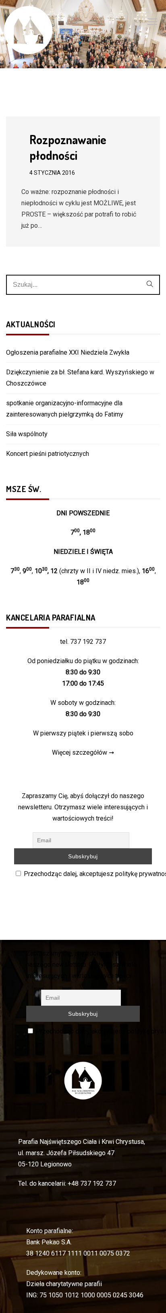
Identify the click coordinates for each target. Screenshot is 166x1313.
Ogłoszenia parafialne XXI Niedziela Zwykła (67, 352)
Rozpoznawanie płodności (67, 147)
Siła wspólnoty (27, 434)
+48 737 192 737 (92, 1183)
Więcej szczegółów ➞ (83, 752)
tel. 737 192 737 (83, 641)
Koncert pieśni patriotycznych (47, 453)
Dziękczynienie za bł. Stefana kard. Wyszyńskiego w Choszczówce (80, 377)
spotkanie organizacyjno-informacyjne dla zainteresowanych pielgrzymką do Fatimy (64, 408)
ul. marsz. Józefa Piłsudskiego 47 (66, 1153)
